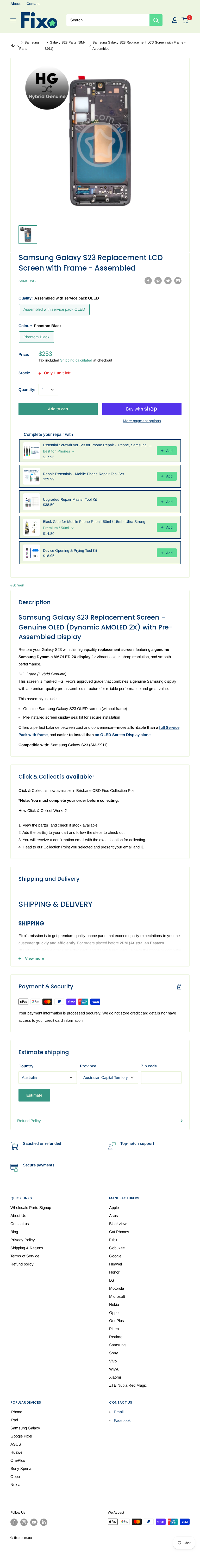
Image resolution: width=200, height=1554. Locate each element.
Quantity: (26, 389)
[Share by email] (178, 280)
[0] (185, 20)
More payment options (142, 421)
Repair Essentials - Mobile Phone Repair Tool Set (83, 474)
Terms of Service (24, 1256)
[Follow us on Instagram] (24, 1522)
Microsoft (117, 1296)
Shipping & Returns (26, 1248)
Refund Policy (29, 1120)
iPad (14, 1420)
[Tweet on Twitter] (168, 280)
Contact (33, 4)
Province (88, 1066)
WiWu (114, 1369)
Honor (114, 1272)
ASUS (15, 1444)
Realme (115, 1337)
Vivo (113, 1361)
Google (115, 1256)
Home (14, 45)
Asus (113, 1215)
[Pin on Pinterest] (158, 280)
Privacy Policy (22, 1240)
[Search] (155, 20)
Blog (14, 1231)
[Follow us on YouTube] (34, 1522)
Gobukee (117, 1248)
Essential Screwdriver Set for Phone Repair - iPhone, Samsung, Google (98, 445)
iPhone (16, 1412)
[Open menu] (13, 20)
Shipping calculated (76, 360)
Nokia (114, 1304)
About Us (18, 1215)
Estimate (34, 1095)
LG (111, 1280)
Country (25, 1066)
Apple (114, 1207)
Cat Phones (119, 1231)
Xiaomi (115, 1377)
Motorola (116, 1288)
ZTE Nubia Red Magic (128, 1385)
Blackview (118, 1223)
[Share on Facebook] (148, 280)
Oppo (113, 1312)
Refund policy (22, 1264)
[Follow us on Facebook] (14, 1522)
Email (118, 1412)
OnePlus (116, 1320)
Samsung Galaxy (25, 1428)
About (15, 4)
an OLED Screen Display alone (123, 734)
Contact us (19, 1223)
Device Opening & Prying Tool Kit (70, 550)
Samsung (27, 281)
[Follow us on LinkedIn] (43, 1522)
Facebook (122, 1420)
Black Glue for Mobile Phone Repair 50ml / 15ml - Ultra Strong (94, 521)
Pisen (114, 1328)
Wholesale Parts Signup (30, 1207)
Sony (113, 1353)
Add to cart (58, 409)
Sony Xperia (20, 1468)
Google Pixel (21, 1436)
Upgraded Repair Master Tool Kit (70, 499)
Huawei (115, 1264)
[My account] (174, 20)
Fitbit (113, 1240)
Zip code (149, 1066)
